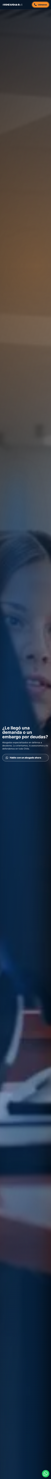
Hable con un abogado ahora (25, 757)
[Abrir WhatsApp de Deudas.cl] (45, 1473)
